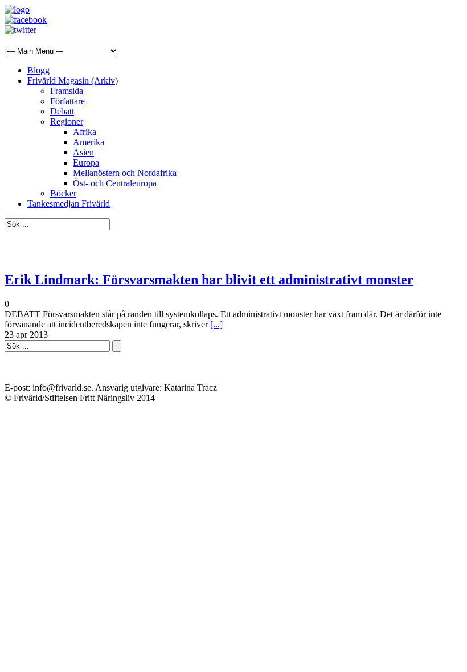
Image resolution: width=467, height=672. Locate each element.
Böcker (63, 193)
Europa (86, 162)
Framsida (66, 91)
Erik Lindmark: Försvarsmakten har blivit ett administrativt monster (209, 279)
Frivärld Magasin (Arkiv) (72, 80)
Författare (67, 101)
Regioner (66, 121)
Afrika (84, 132)
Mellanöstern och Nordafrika (125, 173)
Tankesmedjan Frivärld (68, 203)
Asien (83, 152)
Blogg (38, 70)
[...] (216, 324)
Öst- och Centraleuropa (115, 183)
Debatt (62, 111)
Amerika (88, 142)
